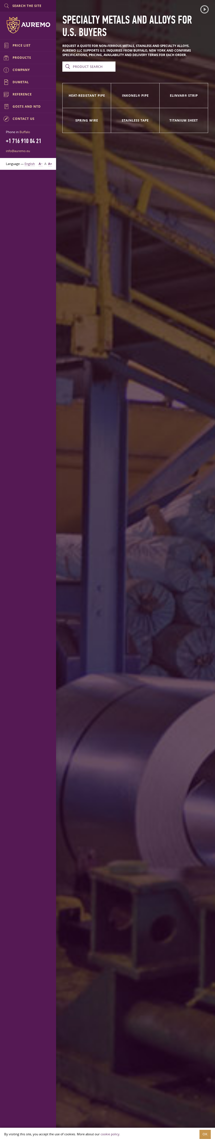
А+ (50, 164)
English (30, 164)
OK (205, 1134)
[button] (204, 9)
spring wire (86, 120)
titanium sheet (183, 120)
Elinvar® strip (184, 95)
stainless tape (135, 120)
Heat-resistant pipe (87, 95)
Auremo (28, 25)
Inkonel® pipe (135, 95)
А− (41, 164)
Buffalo (25, 132)
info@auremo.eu (18, 151)
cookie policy (110, 1134)
